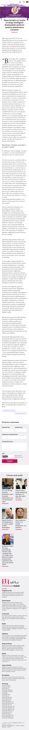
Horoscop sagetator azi (8, 709)
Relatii (22, 592)
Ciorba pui (14, 660)
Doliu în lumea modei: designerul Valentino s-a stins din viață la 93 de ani (21, 494)
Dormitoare (15, 668)
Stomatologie (5, 637)
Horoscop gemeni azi (7, 702)
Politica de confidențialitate (8, 725)
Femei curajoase (6, 671)
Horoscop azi (5, 688)
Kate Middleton (15, 602)
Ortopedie (13, 640)
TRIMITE (10, 461)
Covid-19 (7, 680)
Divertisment (6, 601)
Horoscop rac (5, 696)
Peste (16, 655)
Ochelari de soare (22, 628)
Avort (24, 638)
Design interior (22, 668)
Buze (17, 617)
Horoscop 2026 (6, 685)
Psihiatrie (19, 640)
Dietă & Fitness (7, 644)
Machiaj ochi (5, 618)
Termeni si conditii (20, 725)
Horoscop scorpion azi (8, 707)
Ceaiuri (8, 635)
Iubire (7, 594)
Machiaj (24, 615)
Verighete (14, 628)
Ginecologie (23, 635)
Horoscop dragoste (7, 690)
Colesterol (12, 637)
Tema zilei (21, 677)
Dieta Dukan (13, 645)
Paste (8, 655)
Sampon (14, 617)
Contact (9, 727)
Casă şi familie (6, 665)
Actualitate (5, 675)
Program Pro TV (17, 608)
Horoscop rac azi (6, 700)
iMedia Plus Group (17, 722)
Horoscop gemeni (6, 699)
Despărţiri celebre (17, 678)
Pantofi (13, 627)
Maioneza (17, 658)
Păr (3, 615)
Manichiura (8, 617)
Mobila (4, 668)
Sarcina (4, 635)
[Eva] (5, 2)
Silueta (4, 650)
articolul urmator (21, 413)
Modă (4, 624)
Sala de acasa (19, 650)
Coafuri (20, 615)
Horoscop (5, 684)
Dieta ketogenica (10, 650)
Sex (16, 594)
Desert (13, 658)
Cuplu (3, 594)
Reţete (4, 654)
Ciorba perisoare (6, 660)
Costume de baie (6, 627)
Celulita (22, 617)
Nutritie (4, 648)
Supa (7, 657)
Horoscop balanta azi (7, 715)
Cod (3, 453)
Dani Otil (19, 605)
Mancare (4, 655)
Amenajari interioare (17, 667)
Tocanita (16, 657)
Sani (3, 617)
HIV (9, 640)
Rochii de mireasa (19, 625)
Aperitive (8, 658)
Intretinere (5, 647)
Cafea (3, 657)
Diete (3, 645)
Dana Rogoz (13, 605)
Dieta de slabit (11, 648)
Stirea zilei (15, 677)
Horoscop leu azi (6, 713)
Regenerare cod (19, 457)
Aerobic (10, 647)
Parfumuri (15, 615)
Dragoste (4, 592)
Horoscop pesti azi (7, 712)
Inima (12, 635)
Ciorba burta (21, 660)
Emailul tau (19, 427)
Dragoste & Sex (7, 590)
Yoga (23, 645)
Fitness (7, 645)
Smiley (23, 605)
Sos (19, 655)
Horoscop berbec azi (7, 716)
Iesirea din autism (7, 678)
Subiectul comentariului (10, 434)
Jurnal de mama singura (14, 670)
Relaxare (19, 645)
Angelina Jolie (5, 605)
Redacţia (4, 727)
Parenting (4, 670)
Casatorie (12, 594)
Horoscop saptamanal (8, 718)
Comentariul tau (7, 441)
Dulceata (11, 657)
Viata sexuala (16, 592)
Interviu (10, 677)
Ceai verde (5, 640)
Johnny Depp (12, 604)
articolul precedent (9, 411)
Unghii (10, 615)
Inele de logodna (6, 628)
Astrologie (4, 693)
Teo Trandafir (19, 604)
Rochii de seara (10, 625)
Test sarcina (5, 638)
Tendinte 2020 (6, 630)
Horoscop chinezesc (7, 691)
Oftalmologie (19, 638)
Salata (22, 655)
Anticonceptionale (20, 637)
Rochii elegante (20, 627)
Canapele (8, 668)
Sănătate (5, 634)
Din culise (4, 677)
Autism (13, 671)
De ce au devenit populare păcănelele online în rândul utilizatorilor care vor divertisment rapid (7, 496)
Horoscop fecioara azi (8, 703)
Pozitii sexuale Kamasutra (9, 595)
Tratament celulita (14, 618)
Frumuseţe (5, 614)
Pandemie (13, 680)
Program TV (9, 608)
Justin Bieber (18, 607)
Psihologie (17, 635)
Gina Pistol (12, 607)
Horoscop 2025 (6, 687)
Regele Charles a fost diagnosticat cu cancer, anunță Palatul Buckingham (7, 523)
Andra (3, 607)
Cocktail (21, 657)
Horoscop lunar (6, 694)
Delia (7, 607)
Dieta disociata (19, 648)
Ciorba (12, 655)
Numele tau (6, 427)
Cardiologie (12, 638)
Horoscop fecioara (7, 697)
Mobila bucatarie (6, 667)
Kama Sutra (20, 594)
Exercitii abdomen (18, 647)
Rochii (6, 615)
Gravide (23, 670)
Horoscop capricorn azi (8, 706)
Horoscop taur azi (7, 704)
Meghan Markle (6, 602)
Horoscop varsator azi (8, 710)
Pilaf (22, 658)
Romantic (9, 592)
